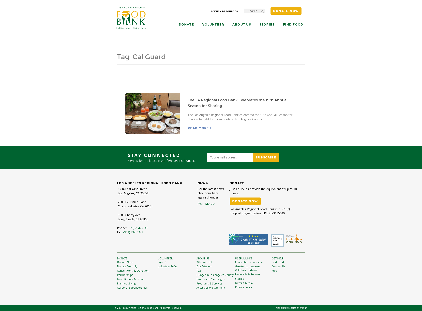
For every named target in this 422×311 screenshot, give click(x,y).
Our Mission (203, 266)
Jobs (274, 270)
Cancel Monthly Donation (133, 270)
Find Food (278, 262)
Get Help (278, 258)
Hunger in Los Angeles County (215, 275)
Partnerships (125, 275)
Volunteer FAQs (167, 266)
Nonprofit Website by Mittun (291, 307)
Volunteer (165, 258)
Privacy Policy (243, 287)
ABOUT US (202, 258)
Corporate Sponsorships (132, 287)
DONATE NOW (245, 201)
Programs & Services (209, 283)
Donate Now (125, 262)
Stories (267, 24)
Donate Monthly (127, 266)
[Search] (262, 11)
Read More (199, 128)
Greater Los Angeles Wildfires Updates (247, 268)
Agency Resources (224, 11)
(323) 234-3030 (138, 228)
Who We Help (204, 262)
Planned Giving (126, 283)
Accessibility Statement (210, 287)
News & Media (244, 283)
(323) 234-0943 (133, 232)
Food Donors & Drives (131, 279)
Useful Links (243, 258)
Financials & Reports (247, 274)
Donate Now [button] (286, 11)
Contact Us (278, 266)
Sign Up (162, 262)
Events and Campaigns (210, 279)
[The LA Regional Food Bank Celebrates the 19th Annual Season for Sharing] (152, 113)
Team (199, 270)
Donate (122, 258)
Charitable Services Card (250, 262)
